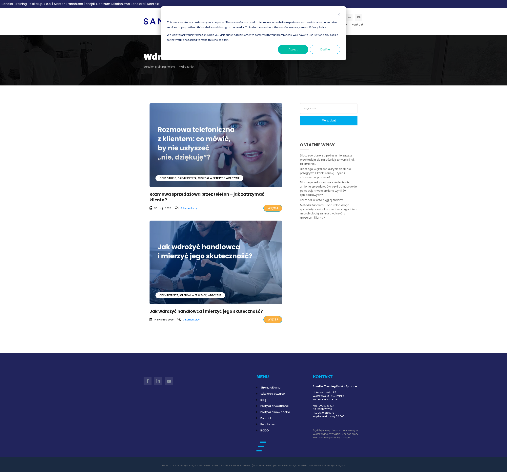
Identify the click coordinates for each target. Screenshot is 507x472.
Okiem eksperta (187, 178)
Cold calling (167, 178)
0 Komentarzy (188, 208)
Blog (263, 400)
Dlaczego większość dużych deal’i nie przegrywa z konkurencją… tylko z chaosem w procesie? (325, 173)
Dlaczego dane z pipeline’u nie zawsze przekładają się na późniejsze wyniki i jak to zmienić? (327, 160)
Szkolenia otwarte (272, 394)
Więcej (273, 208)
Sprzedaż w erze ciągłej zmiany (321, 200)
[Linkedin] (349, 17)
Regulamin (267, 424)
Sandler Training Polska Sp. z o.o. (27, 4)
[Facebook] (148, 381)
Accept (293, 49)
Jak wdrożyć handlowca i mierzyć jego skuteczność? (206, 311)
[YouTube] (358, 17)
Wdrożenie (232, 178)
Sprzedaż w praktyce (211, 178)
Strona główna (270, 388)
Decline (325, 49)
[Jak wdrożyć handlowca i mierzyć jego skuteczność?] (216, 262)
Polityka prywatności (274, 406)
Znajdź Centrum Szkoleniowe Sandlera (115, 4)
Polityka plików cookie (275, 412)
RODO (264, 430)
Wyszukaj (328, 120)
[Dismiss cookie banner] (338, 14)
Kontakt (153, 4)
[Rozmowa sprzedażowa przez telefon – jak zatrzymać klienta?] (216, 145)
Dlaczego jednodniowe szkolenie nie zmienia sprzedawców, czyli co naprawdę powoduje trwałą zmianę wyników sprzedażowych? (328, 188)
